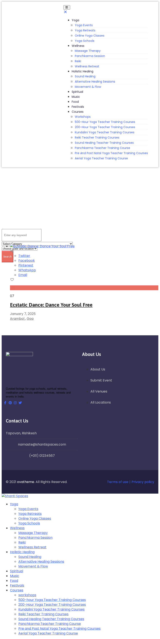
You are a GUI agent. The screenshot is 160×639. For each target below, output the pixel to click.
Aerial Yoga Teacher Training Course (101, 158)
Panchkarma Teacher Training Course (102, 148)
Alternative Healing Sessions (95, 81)
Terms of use (117, 481)
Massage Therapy (88, 51)
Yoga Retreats (85, 30)
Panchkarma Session (90, 56)
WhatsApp (27, 270)
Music (76, 97)
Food (75, 102)
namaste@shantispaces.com (42, 444)
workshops (83, 117)
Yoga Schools (84, 41)
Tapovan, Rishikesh (21, 433)
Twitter (24, 255)
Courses (78, 112)
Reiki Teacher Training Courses (97, 137)
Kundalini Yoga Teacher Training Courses (104, 132)
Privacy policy (142, 481)
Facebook (26, 260)
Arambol (17, 318)
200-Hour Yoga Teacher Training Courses (105, 127)
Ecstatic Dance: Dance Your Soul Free (51, 305)
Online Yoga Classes (89, 35)
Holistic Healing (82, 71)
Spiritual (77, 92)
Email (22, 274)
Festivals (78, 107)
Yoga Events (84, 25)
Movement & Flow (88, 87)
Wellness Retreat (87, 66)
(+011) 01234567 (42, 455)
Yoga (75, 20)
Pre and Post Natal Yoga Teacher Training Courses (111, 153)
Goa (30, 318)
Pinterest (25, 265)
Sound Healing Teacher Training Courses (104, 143)
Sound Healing (85, 76)
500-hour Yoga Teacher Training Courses (105, 122)
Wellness (78, 46)
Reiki (78, 61)
